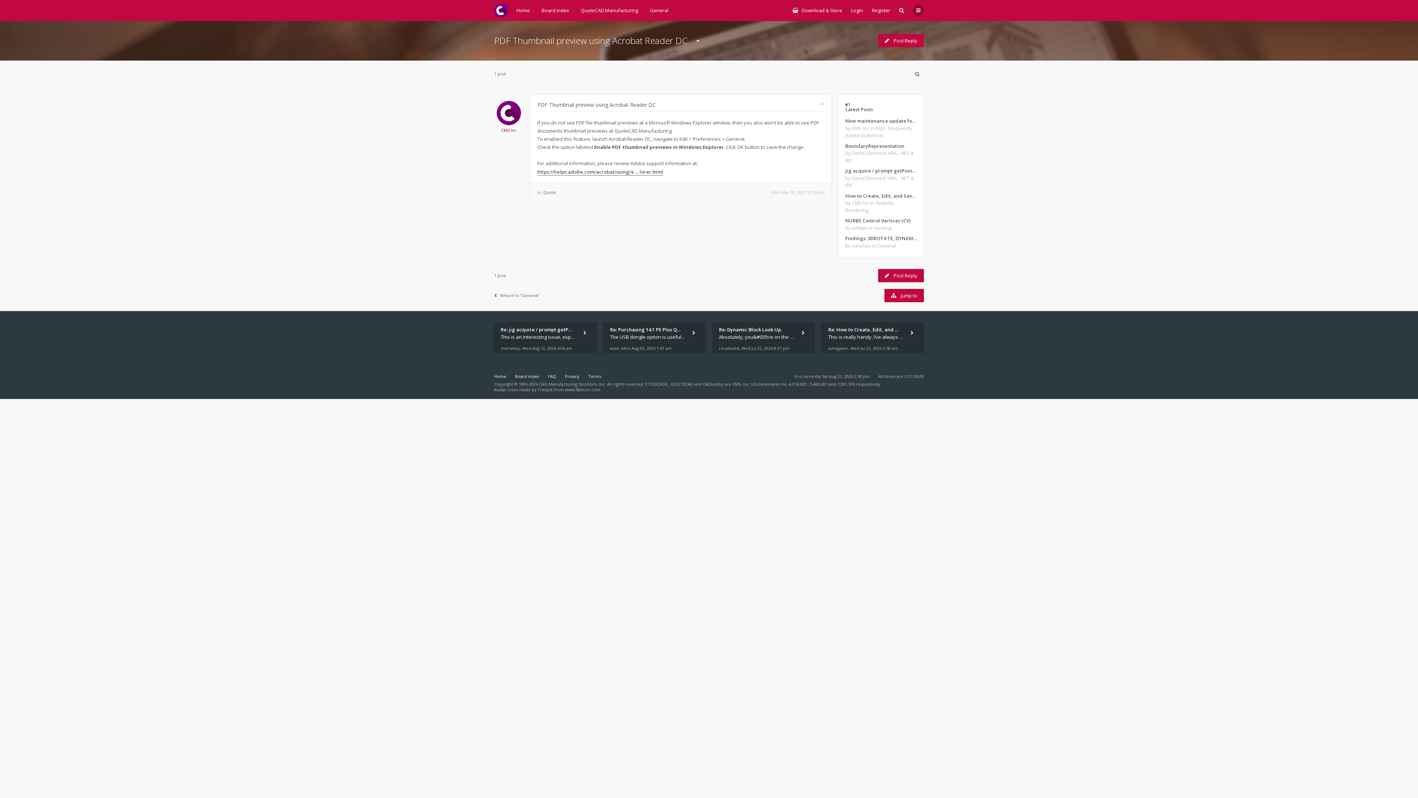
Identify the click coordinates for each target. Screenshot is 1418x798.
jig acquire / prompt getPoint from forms (881, 170)
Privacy (572, 376)
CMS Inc (509, 130)
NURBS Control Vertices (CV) (878, 220)
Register (881, 10)
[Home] (501, 10)
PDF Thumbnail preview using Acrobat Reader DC (591, 40)
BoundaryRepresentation (874, 146)
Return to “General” (520, 295)
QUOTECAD (682, 384)
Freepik (545, 389)
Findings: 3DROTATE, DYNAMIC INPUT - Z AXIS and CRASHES (881, 238)
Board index (527, 376)
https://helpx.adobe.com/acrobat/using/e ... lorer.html (600, 171)
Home (500, 376)
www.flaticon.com (582, 389)
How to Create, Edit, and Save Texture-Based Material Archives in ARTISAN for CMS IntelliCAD (881, 195)
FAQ (552, 376)
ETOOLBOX (656, 384)
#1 (822, 104)
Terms (594, 376)
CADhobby (713, 384)
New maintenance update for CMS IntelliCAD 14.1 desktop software (881, 120)
